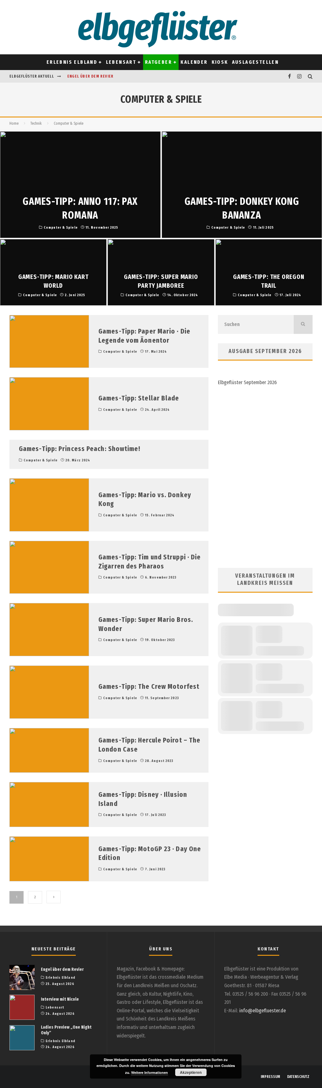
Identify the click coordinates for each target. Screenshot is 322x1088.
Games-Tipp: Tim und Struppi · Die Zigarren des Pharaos (149, 561)
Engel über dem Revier (90, 76)
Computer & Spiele (120, 352)
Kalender (194, 62)
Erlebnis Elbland (72, 62)
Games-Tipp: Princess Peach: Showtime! (79, 448)
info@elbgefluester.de (262, 1011)
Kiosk (220, 62)
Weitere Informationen (149, 1072)
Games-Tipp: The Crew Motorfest (148, 686)
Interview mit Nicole (60, 999)
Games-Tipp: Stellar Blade (138, 398)
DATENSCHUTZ (298, 1077)
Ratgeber (158, 62)
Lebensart (121, 62)
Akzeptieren (191, 1072)
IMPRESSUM (270, 1077)
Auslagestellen (255, 62)
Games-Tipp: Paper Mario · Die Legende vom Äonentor (144, 336)
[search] (303, 324)
